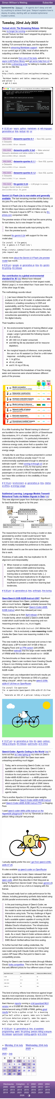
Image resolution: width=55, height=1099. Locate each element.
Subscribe (48, 2)
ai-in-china (43, 743)
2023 (33, 1092)
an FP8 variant (26, 647)
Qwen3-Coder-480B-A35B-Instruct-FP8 (24, 802)
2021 (19, 1092)
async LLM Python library (13, 60)
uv (31, 131)
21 (5, 1070)
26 (29, 1070)
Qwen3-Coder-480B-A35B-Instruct (35, 799)
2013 (12, 1089)
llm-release (17, 267)
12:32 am (8, 128)
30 (14, 1073)
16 (14, 1067)
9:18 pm (7, 482)
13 (34, 1064)
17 (19, 1067)
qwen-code (7, 879)
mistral (48, 482)
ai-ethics (6, 485)
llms (16, 131)
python (23, 128)
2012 (5, 1089)
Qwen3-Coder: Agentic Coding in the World (23, 751)
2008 (26, 1086)
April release (31, 614)
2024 (40, 1092)
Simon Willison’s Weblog (14, 2)
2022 (26, 1092)
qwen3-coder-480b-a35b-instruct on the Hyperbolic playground (23, 812)
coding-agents (30, 1034)
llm (28, 131)
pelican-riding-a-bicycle (41, 1031)
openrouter (32, 743)
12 (29, 1064)
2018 (47, 1089)
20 (34, 1067)
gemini (24, 189)
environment (18, 482)
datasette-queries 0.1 (24, 138)
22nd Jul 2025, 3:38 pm (10, 156)
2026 (22, 1095)
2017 (40, 1089)
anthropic (37, 590)
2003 (40, 1084)
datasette (22, 144)
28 (5, 1073)
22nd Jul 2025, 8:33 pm (10, 189)
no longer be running (15, 30)
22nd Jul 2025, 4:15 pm (10, 167)
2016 (33, 1089)
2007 (19, 1086)
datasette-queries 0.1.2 (25, 172)
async (16, 128)
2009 (33, 1086)
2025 (4, 1053)
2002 (33, 1084)
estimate (18, 650)
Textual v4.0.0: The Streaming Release (20, 28)
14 (5, 1067)
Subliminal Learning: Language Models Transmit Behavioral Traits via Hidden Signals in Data (26, 495)
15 (10, 1067)
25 (24, 1070)
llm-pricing (6, 267)
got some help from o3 (39, 60)
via (19, 278)
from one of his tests (28, 57)
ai (38, 128)
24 (19, 1070)
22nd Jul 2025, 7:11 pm (10, 178)
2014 (19, 1089)
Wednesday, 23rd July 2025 (37, 1046)
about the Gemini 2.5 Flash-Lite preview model (26, 259)
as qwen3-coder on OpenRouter (32, 869)
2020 (12, 1092)
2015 (26, 1089)
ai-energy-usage (18, 485)
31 (19, 1073)
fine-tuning (47, 590)
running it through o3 (33, 463)
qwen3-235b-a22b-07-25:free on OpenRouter (25, 682)
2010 (40, 1086)
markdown (32, 128)
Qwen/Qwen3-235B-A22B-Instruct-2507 (21, 598)
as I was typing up (23, 754)
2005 (5, 1086)
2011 (47, 1086)
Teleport (19, 7)
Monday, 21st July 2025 (12, 1046)
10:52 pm (8, 1028)
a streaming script (20, 63)
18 (24, 1067)
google (16, 265)
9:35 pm (7, 590)
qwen (39, 741)
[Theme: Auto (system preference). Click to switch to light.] (29, 1095)
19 (29, 1067)
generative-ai (8, 131)
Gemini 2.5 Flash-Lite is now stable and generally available (26, 197)
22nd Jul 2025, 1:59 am (10, 144)
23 (14, 1070)
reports (18, 1003)
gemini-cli (48, 882)
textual (22, 131)
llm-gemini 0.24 (21, 183)
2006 (12, 1086)
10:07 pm (8, 741)
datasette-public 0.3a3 (24, 150)
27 (34, 1070)
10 (19, 1064)
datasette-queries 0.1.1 (25, 161)
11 (24, 1064)
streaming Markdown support (24, 47)
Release (7, 139)
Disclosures (8, 1084)
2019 (5, 1092)
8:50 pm (7, 265)
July (10, 1053)
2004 (47, 1084)
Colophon (20, 1084)
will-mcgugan (46, 128)
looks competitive (16, 964)
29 (9, 1073)
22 (10, 1070)
